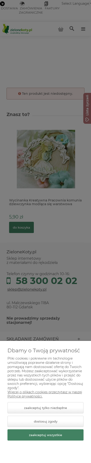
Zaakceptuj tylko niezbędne (45, 408)
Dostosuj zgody (45, 421)
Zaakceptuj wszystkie (45, 435)
